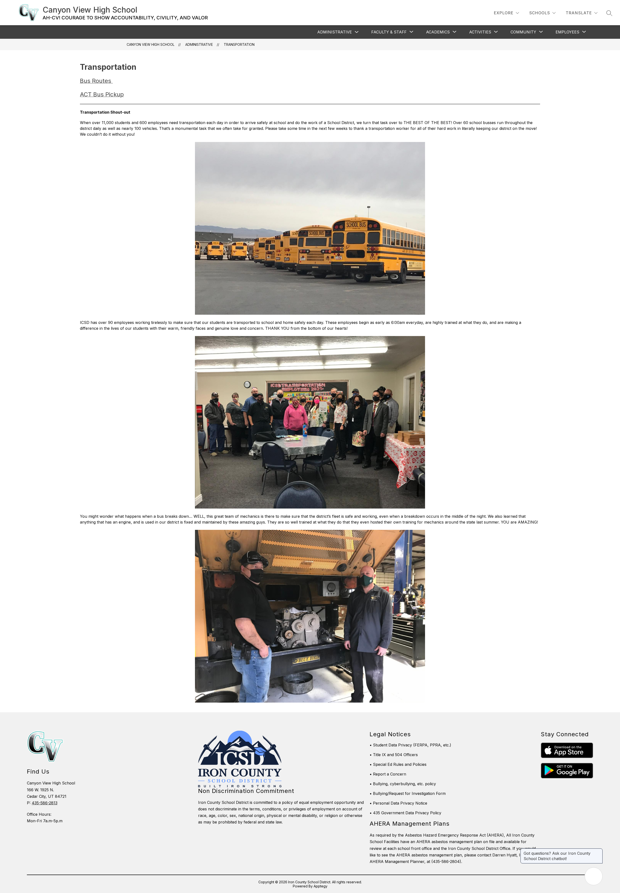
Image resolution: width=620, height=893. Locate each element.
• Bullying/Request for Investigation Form (408, 793)
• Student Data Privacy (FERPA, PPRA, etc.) (410, 745)
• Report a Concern (388, 774)
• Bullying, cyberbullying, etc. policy (403, 783)
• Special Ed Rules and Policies (398, 764)
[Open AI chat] (593, 876)
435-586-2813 (44, 802)
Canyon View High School (150, 44)
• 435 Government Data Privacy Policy (405, 812)
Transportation (239, 44)
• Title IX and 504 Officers (394, 754)
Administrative (334, 32)
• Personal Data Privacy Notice (398, 803)
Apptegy (320, 886)
